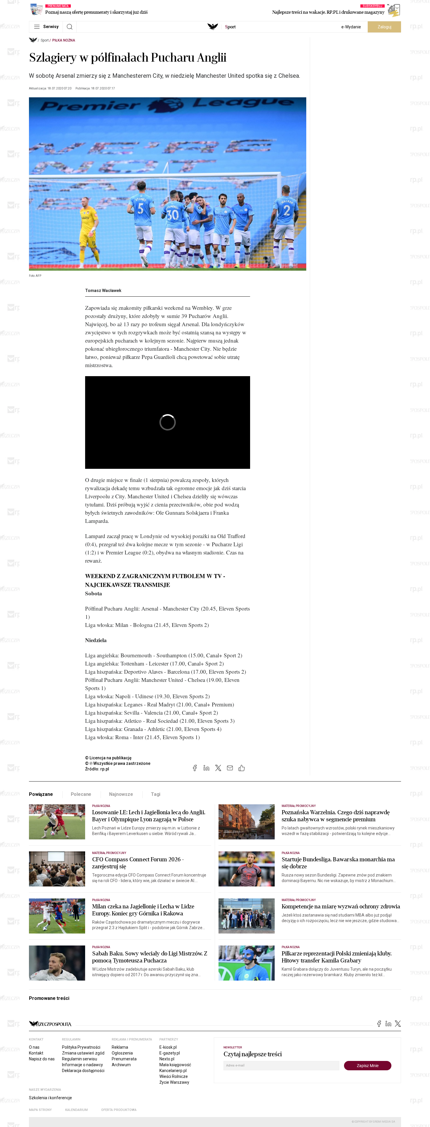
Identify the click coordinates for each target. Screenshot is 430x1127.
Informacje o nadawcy (82, 1064)
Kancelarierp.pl (173, 1070)
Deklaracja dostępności (83, 1070)
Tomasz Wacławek (103, 290)
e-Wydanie (351, 27)
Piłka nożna (63, 40)
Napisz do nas (42, 1059)
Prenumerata (124, 1059)
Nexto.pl (166, 1059)
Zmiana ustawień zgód (83, 1053)
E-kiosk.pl (168, 1047)
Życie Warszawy (174, 1082)
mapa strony (40, 1110)
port (230, 27)
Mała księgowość (175, 1064)
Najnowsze (121, 794)
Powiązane (41, 794)
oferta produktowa (119, 1110)
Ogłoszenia (122, 1053)
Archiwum (121, 1064)
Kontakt (36, 1053)
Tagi (155, 794)
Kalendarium (76, 1110)
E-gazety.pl (169, 1053)
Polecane (81, 794)
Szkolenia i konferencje (50, 1097)
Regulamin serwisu (79, 1059)
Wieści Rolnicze (173, 1076)
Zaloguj (384, 27)
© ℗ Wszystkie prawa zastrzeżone (117, 763)
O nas (34, 1047)
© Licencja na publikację (108, 758)
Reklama (120, 1047)
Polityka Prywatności (81, 1047)
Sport (45, 40)
